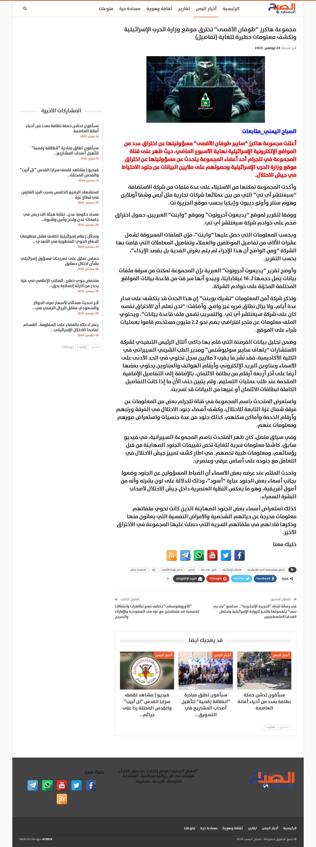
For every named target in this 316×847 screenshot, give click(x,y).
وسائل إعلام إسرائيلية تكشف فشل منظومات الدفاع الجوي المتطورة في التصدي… (59, 239)
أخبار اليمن (206, 9)
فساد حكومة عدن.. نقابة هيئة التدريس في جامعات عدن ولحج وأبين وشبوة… (61, 217)
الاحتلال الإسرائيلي (232, 570)
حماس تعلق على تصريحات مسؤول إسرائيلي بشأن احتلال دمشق (59, 261)
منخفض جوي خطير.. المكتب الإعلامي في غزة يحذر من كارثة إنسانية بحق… (60, 283)
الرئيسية (231, 9)
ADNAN (47, 839)
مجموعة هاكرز (138, 570)
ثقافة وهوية (159, 9)
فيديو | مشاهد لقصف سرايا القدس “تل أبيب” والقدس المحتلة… (59, 173)
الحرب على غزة (209, 570)
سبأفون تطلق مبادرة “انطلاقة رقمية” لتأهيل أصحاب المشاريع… (65, 151)
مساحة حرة (129, 9)
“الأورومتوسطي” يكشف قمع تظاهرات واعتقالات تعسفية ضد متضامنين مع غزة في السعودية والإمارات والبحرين (157, 611)
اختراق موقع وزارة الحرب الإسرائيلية (266, 570)
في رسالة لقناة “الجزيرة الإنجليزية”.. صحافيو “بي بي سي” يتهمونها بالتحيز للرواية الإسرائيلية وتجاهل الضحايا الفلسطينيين (254, 611)
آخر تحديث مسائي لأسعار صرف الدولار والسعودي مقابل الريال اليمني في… (65, 305)
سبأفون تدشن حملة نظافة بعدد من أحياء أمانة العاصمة (62, 128)
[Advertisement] (61, 60)
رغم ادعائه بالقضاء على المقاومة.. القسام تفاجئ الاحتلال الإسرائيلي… (61, 327)
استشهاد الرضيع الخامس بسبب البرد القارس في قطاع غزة (60, 195)
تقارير (184, 9)
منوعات (106, 9)
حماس (191, 570)
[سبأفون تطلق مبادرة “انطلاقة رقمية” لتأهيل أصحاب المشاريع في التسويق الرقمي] (205, 670)
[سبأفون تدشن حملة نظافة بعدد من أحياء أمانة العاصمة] (264, 670)
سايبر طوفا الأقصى (171, 570)
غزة (154, 570)
